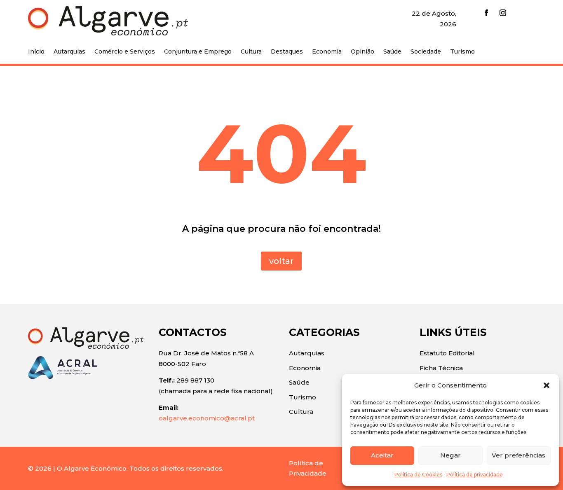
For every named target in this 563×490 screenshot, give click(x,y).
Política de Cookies (418, 474)
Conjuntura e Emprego (198, 52)
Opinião (362, 52)
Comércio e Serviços (124, 52)
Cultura (251, 52)
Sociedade (426, 52)
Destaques (287, 52)
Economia (327, 52)
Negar (450, 455)
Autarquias (69, 52)
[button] (546, 385)
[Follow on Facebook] (486, 12)
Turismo (462, 52)
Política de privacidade (474, 474)
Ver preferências (518, 455)
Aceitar (382, 455)
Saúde (392, 52)
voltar (281, 261)
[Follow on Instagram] (502, 12)
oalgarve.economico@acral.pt (207, 418)
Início (36, 52)
